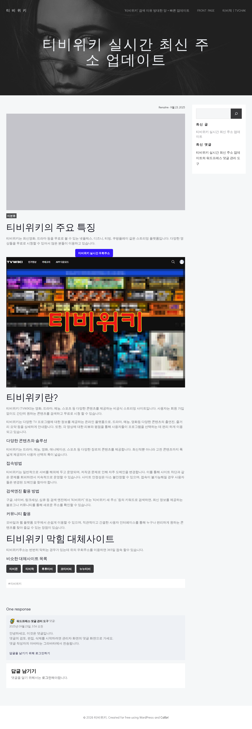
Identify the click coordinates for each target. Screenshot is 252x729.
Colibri (164, 717)
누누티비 (85, 569)
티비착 (30, 569)
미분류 (11, 216)
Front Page (206, 10)
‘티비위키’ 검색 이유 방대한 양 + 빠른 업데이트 (156, 10)
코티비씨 (66, 569)
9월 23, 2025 (177, 107)
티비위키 (15, 583)
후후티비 (47, 569)
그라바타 (49, 643)
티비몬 (13, 569)
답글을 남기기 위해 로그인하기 (29, 653)
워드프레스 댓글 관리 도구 (33, 621)
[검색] (236, 114)
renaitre (164, 107)
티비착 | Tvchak (234, 10)
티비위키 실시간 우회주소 (94, 253)
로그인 (46, 677)
